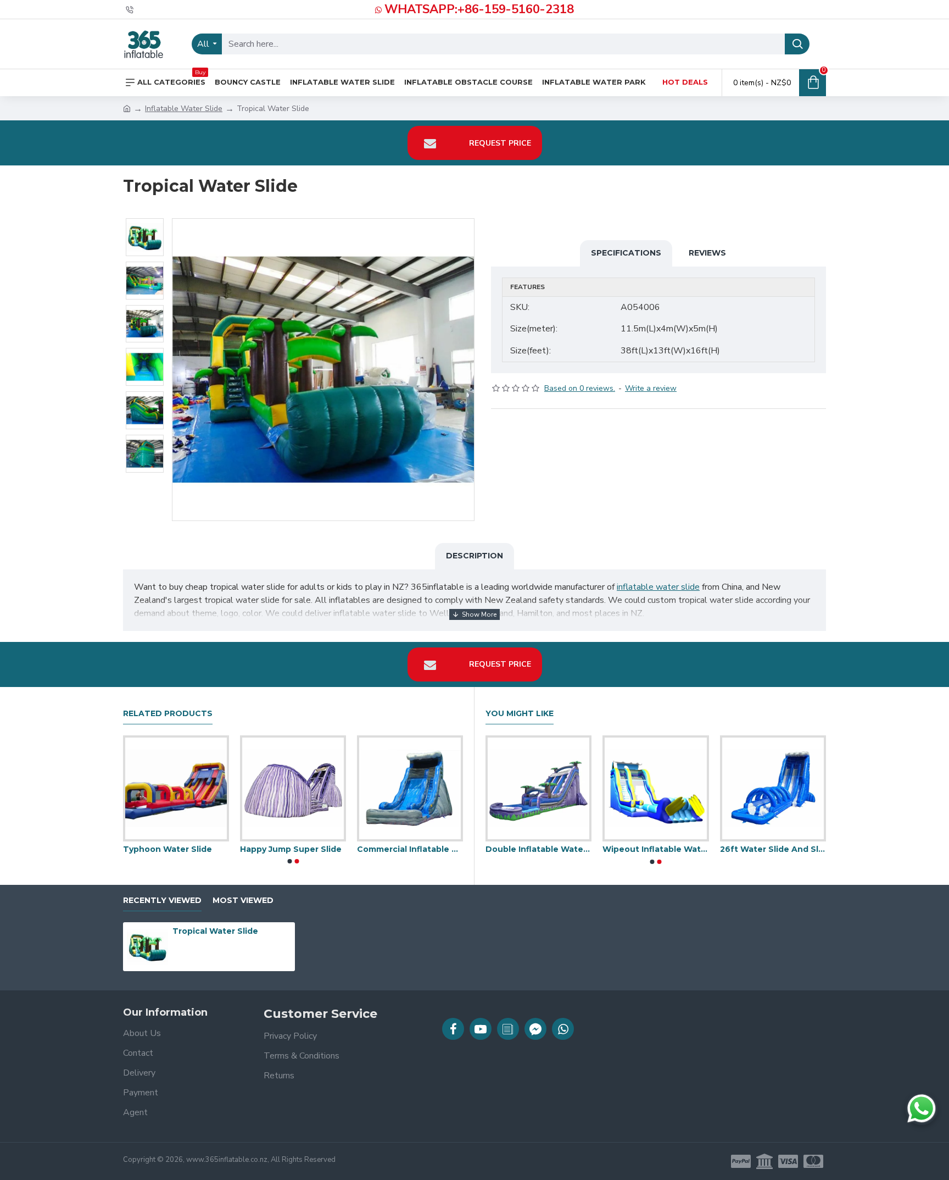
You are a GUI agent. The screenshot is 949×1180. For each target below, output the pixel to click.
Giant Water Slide (613, 849)
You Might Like (519, 713)
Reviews (707, 253)
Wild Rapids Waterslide (742, 849)
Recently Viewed (162, 900)
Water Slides (485, 849)
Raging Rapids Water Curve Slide (270, 849)
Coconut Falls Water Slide (153, 849)
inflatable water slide (658, 587)
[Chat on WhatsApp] (921, 1108)
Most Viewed (243, 900)
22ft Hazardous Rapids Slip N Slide (387, 849)
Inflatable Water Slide (183, 108)
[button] (289, 861)
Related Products (168, 713)
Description (474, 556)
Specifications (626, 253)
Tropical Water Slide (215, 931)
